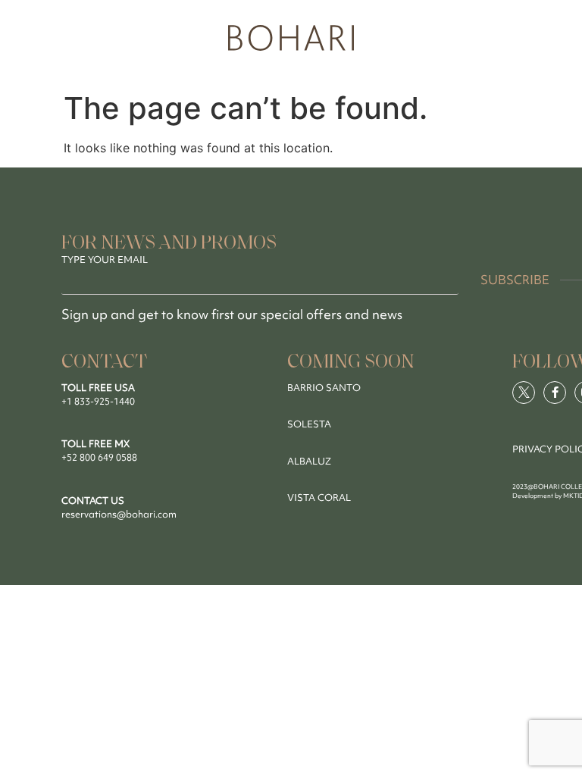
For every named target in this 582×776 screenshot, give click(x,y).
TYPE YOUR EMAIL (104, 259)
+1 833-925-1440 (98, 401)
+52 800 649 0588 (99, 457)
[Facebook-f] (554, 392)
